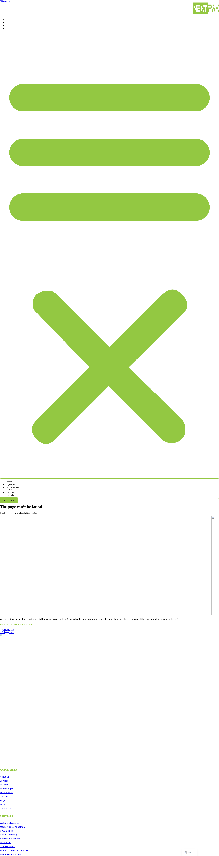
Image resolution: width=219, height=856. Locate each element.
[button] (109, 257)
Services (9, 31)
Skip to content (6, 1)
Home (8, 19)
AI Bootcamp (12, 25)
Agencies (10, 22)
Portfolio (9, 34)
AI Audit (9, 28)
